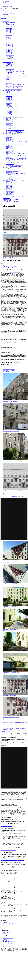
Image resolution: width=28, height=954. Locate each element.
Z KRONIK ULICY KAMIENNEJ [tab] (10, 266)
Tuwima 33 (8, 78)
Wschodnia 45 (9, 50)
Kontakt (4, 939)
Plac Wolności (9, 103)
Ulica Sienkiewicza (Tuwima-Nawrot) (13, 127)
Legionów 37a (9, 146)
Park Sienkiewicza (9, 125)
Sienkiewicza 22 (9, 66)
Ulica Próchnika (9, 112)
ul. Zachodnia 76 (6, 198)
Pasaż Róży (8, 104)
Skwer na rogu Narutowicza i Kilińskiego (14, 86)
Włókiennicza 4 (9, 37)
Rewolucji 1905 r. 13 (10, 29)
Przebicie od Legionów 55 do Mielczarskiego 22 (16, 158)
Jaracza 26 (8, 23)
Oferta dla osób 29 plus (10, 202)
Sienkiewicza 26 (9, 67)
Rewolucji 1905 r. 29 (10, 32)
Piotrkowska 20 (9, 182)
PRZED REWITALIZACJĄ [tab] (9, 369)
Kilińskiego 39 (9, 77)
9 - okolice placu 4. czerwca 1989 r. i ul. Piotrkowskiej (14, 180)
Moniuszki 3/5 (9, 194)
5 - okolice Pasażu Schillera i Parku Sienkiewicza (13, 117)
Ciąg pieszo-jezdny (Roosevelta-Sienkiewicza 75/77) (16, 141)
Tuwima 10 (8, 195)
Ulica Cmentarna (9, 161)
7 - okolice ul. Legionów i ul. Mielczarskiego (12, 144)
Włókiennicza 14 (9, 45)
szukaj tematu (15, 8)
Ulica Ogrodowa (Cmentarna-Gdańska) (14, 165)
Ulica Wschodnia (9, 60)
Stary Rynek (8, 105)
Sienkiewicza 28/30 (10, 69)
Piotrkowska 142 (9, 134)
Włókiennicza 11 (9, 43)
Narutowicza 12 (9, 64)
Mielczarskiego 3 (9, 148)
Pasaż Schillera (9, 128)
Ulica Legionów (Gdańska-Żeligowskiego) (14, 162)
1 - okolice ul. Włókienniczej (9, 13)
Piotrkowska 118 (9, 121)
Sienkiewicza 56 (9, 138)
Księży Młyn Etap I (10, 191)
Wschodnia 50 (9, 51)
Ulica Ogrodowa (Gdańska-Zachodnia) (14, 178)
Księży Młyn (5, 189)
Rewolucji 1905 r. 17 (10, 31)
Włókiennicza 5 (9, 38)
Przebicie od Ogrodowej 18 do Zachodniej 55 (15, 175)
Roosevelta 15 (9, 135)
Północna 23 (8, 93)
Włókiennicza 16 (9, 48)
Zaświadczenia (6, 922)
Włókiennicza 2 (9, 35)
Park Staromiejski (9, 101)
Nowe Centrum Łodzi (7, 193)
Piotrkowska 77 (9, 65)
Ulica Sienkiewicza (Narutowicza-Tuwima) (15, 71)
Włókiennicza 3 (9, 36)
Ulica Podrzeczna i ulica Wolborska (13, 110)
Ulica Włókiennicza (10, 59)
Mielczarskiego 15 (9, 150)
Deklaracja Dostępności (8, 938)
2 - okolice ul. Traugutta (8, 62)
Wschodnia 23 (9, 96)
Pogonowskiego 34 (10, 24)
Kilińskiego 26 (9, 25)
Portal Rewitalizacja (7, 10)
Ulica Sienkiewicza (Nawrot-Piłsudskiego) (14, 142)
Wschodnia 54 (9, 53)
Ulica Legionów (9, 106)
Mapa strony (5, 940)
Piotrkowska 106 (9, 119)
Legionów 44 (8, 147)
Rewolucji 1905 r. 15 (10, 30)
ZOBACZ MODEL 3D (5, 731)
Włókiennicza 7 (9, 40)
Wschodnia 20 (9, 94)
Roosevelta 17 (9, 137)
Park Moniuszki (9, 83)
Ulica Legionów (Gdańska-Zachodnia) (14, 176)
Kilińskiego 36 (9, 28)
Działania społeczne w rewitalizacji (10, 199)
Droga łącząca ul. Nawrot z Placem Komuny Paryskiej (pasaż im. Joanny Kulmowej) (15, 130)
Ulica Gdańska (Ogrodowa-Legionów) (14, 166)
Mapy (4, 933)
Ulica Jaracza (8, 56)
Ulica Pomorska (9, 111)
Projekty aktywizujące (7, 200)
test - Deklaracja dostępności (9, 941)
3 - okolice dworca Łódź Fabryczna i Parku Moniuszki (14, 76)
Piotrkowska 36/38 (9, 185)
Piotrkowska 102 (9, 118)
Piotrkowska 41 (9, 186)
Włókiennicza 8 (9, 42)
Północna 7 (8, 92)
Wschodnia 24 (9, 97)
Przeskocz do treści (7, 2)
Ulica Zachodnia (9, 116)
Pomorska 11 (8, 91)
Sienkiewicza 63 (9, 124)
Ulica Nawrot (8, 126)
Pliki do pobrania (6, 932)
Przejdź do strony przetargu (6, 826)
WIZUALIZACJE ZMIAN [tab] (9, 370)
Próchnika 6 (8, 181)
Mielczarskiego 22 (9, 151)
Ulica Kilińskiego (9, 57)
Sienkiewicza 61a (9, 123)
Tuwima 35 (8, 79)
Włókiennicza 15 (6, 14)
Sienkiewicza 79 (9, 140)
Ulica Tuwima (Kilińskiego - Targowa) (14, 89)
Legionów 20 (8, 169)
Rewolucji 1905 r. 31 (10, 33)
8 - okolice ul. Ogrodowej (8, 167)
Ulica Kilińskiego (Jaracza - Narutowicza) (14, 87)
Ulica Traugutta (9, 72)
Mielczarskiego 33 (9, 152)
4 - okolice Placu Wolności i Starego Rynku (12, 90)
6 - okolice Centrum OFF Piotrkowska (11, 133)
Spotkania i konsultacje (8, 923)
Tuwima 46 (8, 80)
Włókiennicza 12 (9, 44)
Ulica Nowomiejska (10, 107)
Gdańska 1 (8, 145)
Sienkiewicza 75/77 (10, 139)
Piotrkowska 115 (9, 120)
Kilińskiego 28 (9, 26)
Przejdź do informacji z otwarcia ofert (8, 850)
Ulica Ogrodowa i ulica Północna (12, 108)
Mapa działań (6, 21)
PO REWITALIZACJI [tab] (8, 267)
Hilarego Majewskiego (14, 272)
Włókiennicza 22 (9, 49)
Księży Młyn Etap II (10, 192)
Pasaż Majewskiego (10, 55)
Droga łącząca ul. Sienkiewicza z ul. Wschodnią (16, 74)
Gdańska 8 (8, 168)
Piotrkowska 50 (9, 187)
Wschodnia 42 (9, 99)
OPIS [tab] (4, 265)
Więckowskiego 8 (9, 188)
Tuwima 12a (8, 70)
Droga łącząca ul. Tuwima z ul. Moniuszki (14, 196)
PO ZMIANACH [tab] (6, 371)
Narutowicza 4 (9, 63)
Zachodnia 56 (8, 100)
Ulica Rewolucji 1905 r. (11, 58)
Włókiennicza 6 (9, 39)
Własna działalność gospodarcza (12, 201)
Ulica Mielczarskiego (10, 164)
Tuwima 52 (8, 82)
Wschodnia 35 (9, 98)
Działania (5, 12)
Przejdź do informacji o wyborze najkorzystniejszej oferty (12, 860)
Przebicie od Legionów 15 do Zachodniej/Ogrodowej (12, 172)
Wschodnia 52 (9, 52)
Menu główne (6, 1)
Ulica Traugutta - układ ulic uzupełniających (15, 73)
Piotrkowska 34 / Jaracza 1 (11, 184)
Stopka (4, 3)
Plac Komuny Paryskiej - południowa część (15, 132)
